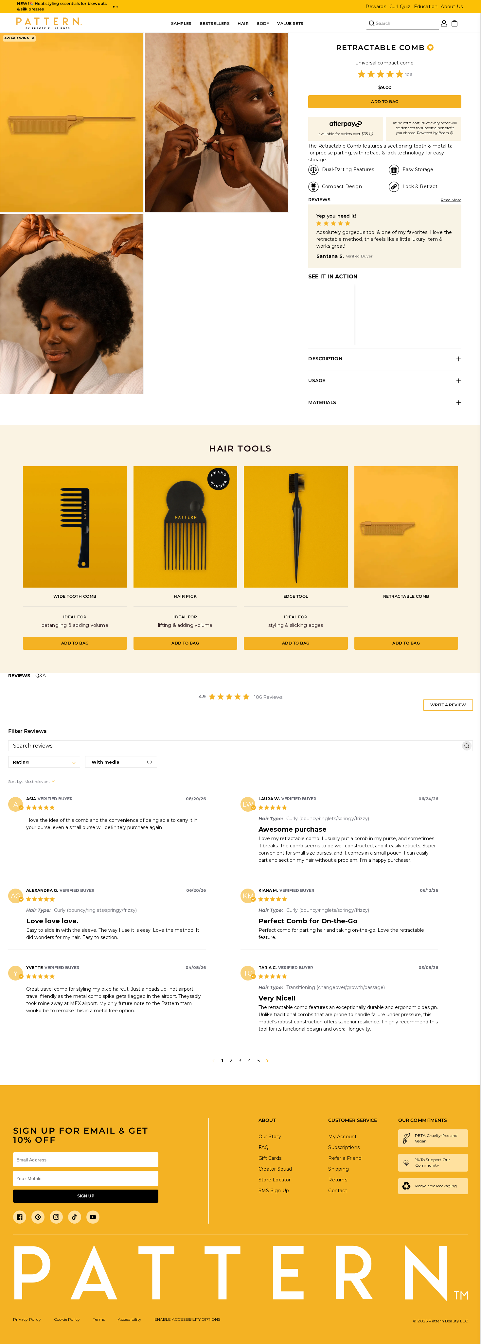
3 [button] (240, 1061)
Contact (337, 1191)
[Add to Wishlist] (430, 47)
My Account (342, 1137)
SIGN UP (85, 1196)
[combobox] (44, 762)
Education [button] (426, 6)
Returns (337, 1180)
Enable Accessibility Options (187, 1319)
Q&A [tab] (40, 676)
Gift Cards (269, 1158)
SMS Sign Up (273, 1191)
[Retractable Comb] (406, 527)
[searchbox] (235, 745)
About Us (452, 6)
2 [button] (231, 1061)
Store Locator (274, 1180)
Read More (451, 199)
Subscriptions (344, 1147)
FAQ (263, 1147)
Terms (99, 1319)
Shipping (338, 1169)
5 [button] (259, 1061)
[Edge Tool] (296, 527)
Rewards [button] (375, 6)
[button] (114, 7)
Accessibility (129, 1319)
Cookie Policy (67, 1319)
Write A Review (448, 704)
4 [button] (249, 1061)
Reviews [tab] (19, 676)
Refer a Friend (345, 1158)
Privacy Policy (27, 1319)
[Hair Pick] (186, 527)
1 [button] (222, 1061)
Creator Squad (275, 1169)
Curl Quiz (400, 6)
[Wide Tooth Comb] (75, 527)
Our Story (269, 1137)
